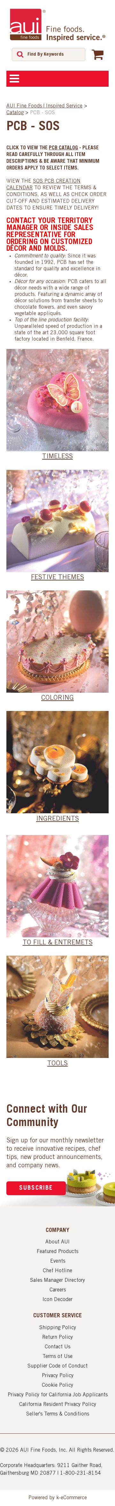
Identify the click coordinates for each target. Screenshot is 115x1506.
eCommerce (74, 1498)
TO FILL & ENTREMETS (58, 943)
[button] (97, 54)
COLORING (57, 698)
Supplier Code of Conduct (57, 1366)
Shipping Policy (57, 1327)
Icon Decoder (57, 1299)
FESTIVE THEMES (57, 578)
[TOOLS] (57, 1006)
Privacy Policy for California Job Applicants (58, 1395)
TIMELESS (57, 457)
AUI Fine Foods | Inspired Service (44, 106)
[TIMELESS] (57, 400)
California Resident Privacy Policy (57, 1404)
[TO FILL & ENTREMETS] (57, 886)
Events (57, 1261)
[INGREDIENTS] (57, 762)
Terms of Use (57, 1356)
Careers (58, 1290)
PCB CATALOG (63, 148)
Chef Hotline (57, 1270)
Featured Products (57, 1251)
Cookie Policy (57, 1385)
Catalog (15, 112)
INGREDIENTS (57, 819)
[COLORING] (57, 641)
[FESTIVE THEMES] (57, 521)
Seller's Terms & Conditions (57, 1414)
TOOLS (57, 1064)
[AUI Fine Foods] (57, 25)
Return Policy (57, 1337)
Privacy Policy (57, 1375)
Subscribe (36, 1188)
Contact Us (57, 1347)
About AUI (57, 1242)
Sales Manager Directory (57, 1280)
